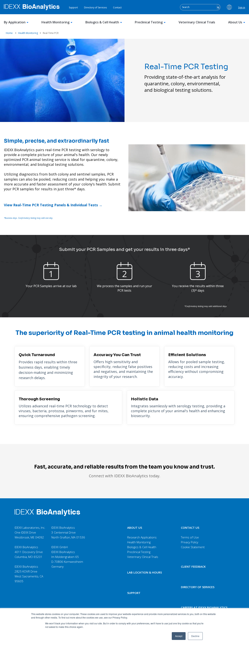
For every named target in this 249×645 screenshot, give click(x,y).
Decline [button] (195, 636)
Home (9, 33)
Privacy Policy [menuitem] (189, 542)
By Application (14, 22)
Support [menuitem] (73, 7)
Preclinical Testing (149, 22)
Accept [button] (178, 636)
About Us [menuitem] (134, 527)
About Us (235, 22)
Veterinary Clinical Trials (197, 22)
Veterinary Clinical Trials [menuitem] (142, 557)
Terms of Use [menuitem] (190, 537)
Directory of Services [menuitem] (95, 7)
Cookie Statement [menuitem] (193, 547)
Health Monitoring (55, 22)
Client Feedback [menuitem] (193, 566)
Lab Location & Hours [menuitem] (144, 572)
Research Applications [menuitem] (142, 537)
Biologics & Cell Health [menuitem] (141, 547)
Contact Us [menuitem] (190, 527)
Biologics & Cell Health (102, 22)
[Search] (218, 7)
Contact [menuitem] (117, 7)
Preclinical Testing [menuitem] (138, 552)
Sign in (241, 7)
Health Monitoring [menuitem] (139, 542)
